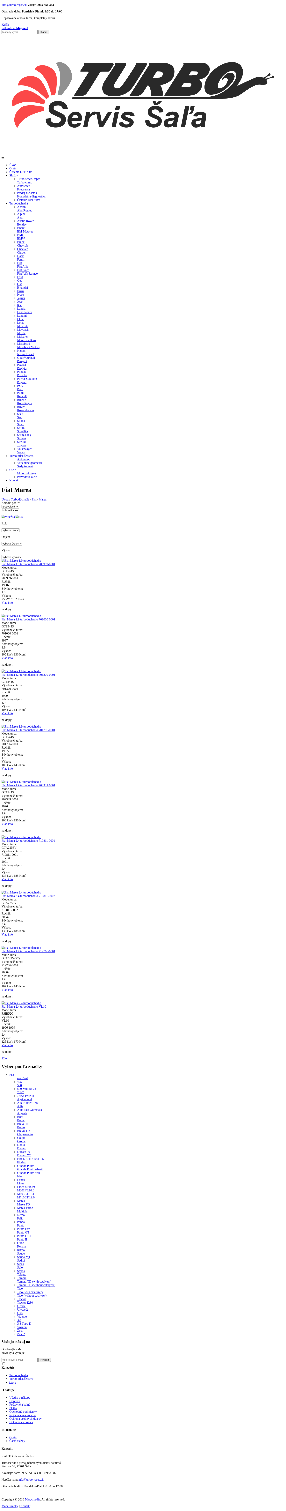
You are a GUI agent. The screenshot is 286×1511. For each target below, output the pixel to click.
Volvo (21, 452)
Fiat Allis (22, 266)
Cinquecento (25, 1134)
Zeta (20, 1330)
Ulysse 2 (22, 1309)
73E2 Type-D (25, 1095)
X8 (19, 1320)
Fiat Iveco (23, 270)
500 (19, 1085)
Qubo (20, 1243)
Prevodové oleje (27, 476)
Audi (20, 217)
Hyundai (22, 287)
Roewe (21, 399)
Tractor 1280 (25, 1302)
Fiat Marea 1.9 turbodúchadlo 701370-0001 (28, 674)
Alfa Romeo (24, 210)
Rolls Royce (24, 403)
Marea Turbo (25, 1208)
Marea (42, 499)
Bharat (21, 228)
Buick (21, 242)
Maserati (22, 326)
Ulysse (21, 1306)
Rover (21, 406)
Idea (19, 1176)
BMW (21, 238)
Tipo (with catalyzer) (30, 1292)
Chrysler (22, 249)
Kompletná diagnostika (31, 196)
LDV (20, 319)
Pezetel (21, 364)
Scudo (21, 1253)
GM (19, 284)
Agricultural (24, 1099)
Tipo (20, 1288)
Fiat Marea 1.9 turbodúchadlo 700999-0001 (28, 564)
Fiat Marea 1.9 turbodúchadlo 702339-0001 (28, 785)
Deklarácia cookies (21, 1422)
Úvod (12, 165)
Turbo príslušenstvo (21, 455)
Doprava (14, 1401)
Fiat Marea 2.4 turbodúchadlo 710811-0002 (28, 896)
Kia (19, 305)
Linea (20, 1183)
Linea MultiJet (26, 1187)
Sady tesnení (25, 466)
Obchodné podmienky (23, 1411)
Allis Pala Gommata (29, 1109)
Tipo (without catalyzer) (31, 1295)
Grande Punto (25, 1165)
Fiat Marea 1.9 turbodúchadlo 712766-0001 (28, 951)
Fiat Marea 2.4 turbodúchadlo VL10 (24, 1006)
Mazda (21, 333)
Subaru (21, 438)
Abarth (21, 207)
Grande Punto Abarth (30, 1169)
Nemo (21, 1215)
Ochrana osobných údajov (25, 1418)
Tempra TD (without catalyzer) (36, 1285)
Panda (21, 1222)
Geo (19, 280)
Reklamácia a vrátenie (22, 1415)
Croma (21, 1141)
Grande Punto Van (28, 1172)
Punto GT (23, 1232)
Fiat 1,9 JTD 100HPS (30, 1158)
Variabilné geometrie (29, 462)
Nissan (21, 350)
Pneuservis (23, 189)
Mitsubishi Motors (28, 347)
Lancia (21, 308)
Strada (21, 1271)
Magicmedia (32, 1499)
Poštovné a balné (19, 1404)
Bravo (21, 1127)
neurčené (22, 1078)
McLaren (22, 336)
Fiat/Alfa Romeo (27, 273)
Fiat (19, 263)
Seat (19, 417)
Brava (21, 1120)
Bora (20, 1116)
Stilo (20, 1267)
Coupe (21, 1137)
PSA (20, 385)
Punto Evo (23, 1229)
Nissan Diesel (25, 354)
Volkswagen (24, 448)
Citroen (21, 252)
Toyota (21, 445)
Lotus (20, 322)
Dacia (20, 256)
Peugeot (22, 361)
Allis (20, 1106)
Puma (20, 392)
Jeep (20, 301)
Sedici (21, 1260)
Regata (21, 1246)
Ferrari (21, 259)
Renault (22, 396)
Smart (20, 424)
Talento (21, 1274)
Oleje (12, 469)
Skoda (21, 420)
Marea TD (23, 1204)
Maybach (23, 329)
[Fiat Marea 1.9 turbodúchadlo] (21, 560)
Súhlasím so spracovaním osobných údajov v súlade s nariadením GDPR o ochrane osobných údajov (62, 1363)
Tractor (21, 1299)
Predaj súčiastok (27, 193)
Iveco (20, 294)
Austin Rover (25, 221)
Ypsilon (22, 1327)
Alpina (21, 214)
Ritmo (21, 1250)
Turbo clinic (24, 182)
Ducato (21, 1148)
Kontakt (14, 480)
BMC (20, 235)
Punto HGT (24, 1236)
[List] (19, 516)
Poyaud (21, 382)
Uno (20, 1313)
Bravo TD (23, 1130)
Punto (20, 1225)
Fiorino (21, 1162)
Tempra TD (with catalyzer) (34, 1281)
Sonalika (22, 431)
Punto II (22, 1239)
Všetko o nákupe (19, 1397)
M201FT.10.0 (25, 1190)
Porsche (22, 375)
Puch (20, 389)
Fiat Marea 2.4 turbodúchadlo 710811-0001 (28, 840)
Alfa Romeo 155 (27, 1102)
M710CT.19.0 (26, 1197)
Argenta (22, 1113)
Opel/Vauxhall (26, 357)
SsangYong (24, 434)
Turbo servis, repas (28, 179)
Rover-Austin (25, 410)
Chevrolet (23, 245)
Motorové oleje (26, 473)
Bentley (22, 224)
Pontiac (21, 371)
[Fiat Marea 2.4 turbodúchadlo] (21, 837)
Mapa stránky (10, 1506)
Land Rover (24, 312)
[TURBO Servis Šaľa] (143, 154)
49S (19, 1081)
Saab (20, 413)
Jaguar (21, 298)
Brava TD (23, 1123)
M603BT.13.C (26, 1194)
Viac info (7, 602)
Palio (20, 1218)
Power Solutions (27, 378)
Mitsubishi (23, 343)
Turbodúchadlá (18, 203)
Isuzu (20, 291)
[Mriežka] (9, 516)
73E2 (20, 1092)
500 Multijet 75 (26, 1088)
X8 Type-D (24, 1323)
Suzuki (21, 441)
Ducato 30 (23, 1151)
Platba (13, 1408)
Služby (13, 175)
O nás (13, 168)
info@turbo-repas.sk (14, 4)
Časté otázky (17, 1440)
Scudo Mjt (23, 1257)
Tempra (21, 1278)
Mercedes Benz (26, 340)
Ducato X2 (24, 1155)
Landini (22, 315)
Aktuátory (23, 459)
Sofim (21, 427)
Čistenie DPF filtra (20, 172)
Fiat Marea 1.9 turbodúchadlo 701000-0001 (28, 619)
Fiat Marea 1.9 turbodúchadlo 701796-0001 (28, 730)
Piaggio (21, 368)
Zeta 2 (21, 1334)
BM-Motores (25, 231)
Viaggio (22, 1316)
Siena (20, 1264)
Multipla (22, 1211)
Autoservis (23, 186)
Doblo (21, 1144)
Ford (20, 277)
